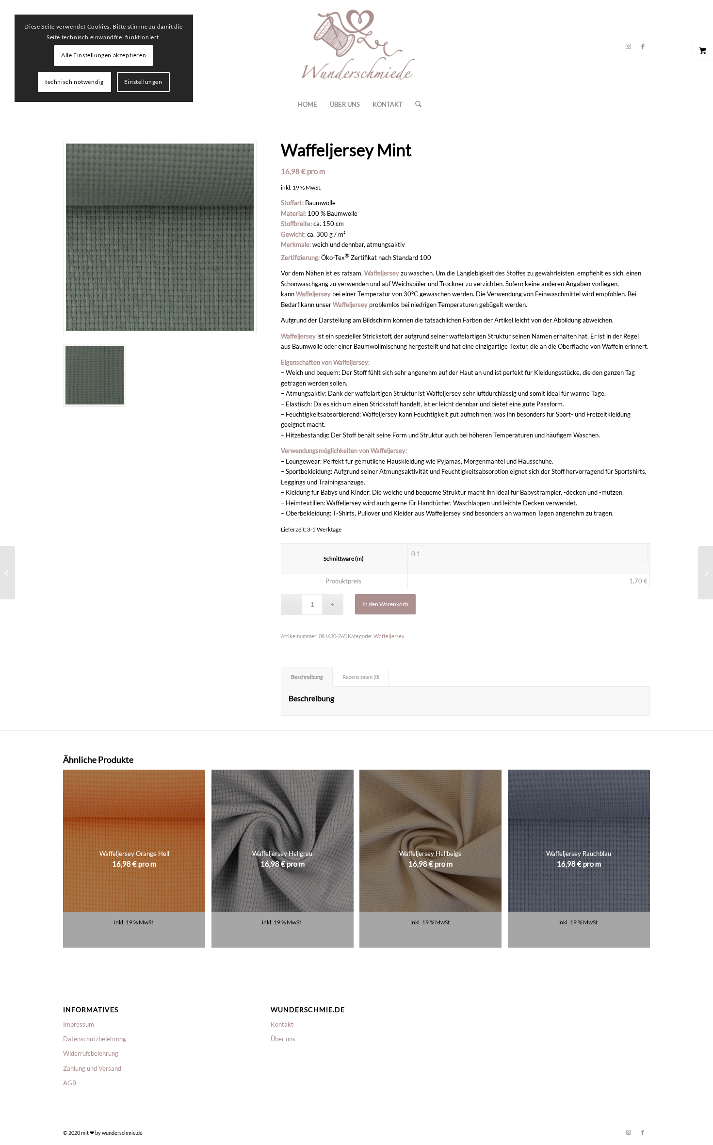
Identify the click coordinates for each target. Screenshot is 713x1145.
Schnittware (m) (344, 558)
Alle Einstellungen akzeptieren (103, 55)
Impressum (78, 1024)
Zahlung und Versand (92, 1068)
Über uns (283, 1039)
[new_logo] (356, 46)
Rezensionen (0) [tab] (360, 677)
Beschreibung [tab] (307, 677)
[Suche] (415, 104)
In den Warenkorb (385, 604)
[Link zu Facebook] (642, 46)
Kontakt (282, 1024)
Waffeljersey (389, 636)
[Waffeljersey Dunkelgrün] (705, 572)
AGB (69, 1083)
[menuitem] (308, 104)
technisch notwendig (74, 81)
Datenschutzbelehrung (94, 1039)
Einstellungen (143, 81)
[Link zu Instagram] (628, 46)
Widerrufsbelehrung (90, 1053)
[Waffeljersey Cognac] (7, 572)
